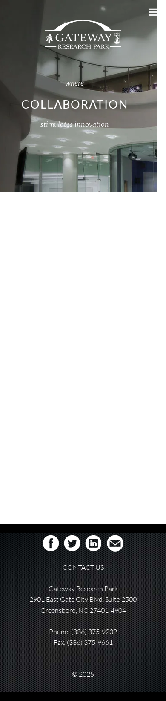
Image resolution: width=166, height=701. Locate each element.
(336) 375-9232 (94, 631)
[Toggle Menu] (153, 12)
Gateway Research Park (49, 251)
